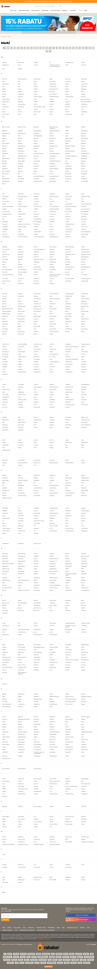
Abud (3, 81)
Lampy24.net (37, 513)
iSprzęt (51, 447)
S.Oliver (4, 716)
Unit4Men (67, 806)
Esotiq (3, 326)
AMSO (66, 94)
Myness (51, 590)
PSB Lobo (36, 667)
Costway (67, 226)
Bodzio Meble (21, 161)
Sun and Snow (37, 749)
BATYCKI (52, 135)
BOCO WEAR (21, 158)
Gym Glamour (84, 404)
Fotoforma (52, 366)
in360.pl (4, 442)
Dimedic (20, 264)
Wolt (35, 841)
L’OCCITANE (5, 508)
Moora (82, 582)
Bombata (4, 163)
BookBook (36, 166)
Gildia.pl (52, 394)
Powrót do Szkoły (55, 10)
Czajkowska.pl (84, 234)
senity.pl (36, 721)
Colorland (52, 221)
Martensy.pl (84, 558)
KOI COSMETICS (38, 488)
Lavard (83, 515)
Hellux (66, 422)
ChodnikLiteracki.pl (7, 214)
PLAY (51, 657)
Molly (3, 582)
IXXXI (82, 447)
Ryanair (36, 706)
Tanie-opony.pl (5, 781)
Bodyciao (67, 158)
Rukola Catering (6, 706)
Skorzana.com (21, 734)
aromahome (84, 104)
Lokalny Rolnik (5, 530)
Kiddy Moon (68, 483)
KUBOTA (4, 495)
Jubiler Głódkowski (22, 462)
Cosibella (83, 224)
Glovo (35, 397)
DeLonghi (20, 257)
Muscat (67, 587)
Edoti (66, 301)
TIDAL (3, 786)
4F (50, 62)
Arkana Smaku (21, 104)
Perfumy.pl (20, 652)
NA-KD (4, 600)
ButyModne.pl (5, 181)
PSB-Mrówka (53, 667)
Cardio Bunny (68, 196)
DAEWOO (20, 246)
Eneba (3, 319)
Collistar (20, 221)
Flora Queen (37, 359)
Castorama (68, 199)
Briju (19, 173)
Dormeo (67, 272)
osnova (51, 632)
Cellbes (20, 204)
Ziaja (3, 879)
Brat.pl (51, 171)
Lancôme (83, 513)
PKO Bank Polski (6, 657)
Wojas (3, 841)
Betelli (67, 143)
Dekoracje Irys (5, 254)
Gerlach (83, 392)
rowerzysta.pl (21, 704)
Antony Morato (6, 99)
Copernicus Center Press (24, 224)
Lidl (35, 525)
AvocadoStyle (68, 114)
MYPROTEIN (68, 590)
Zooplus (83, 879)
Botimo (20, 168)
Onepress (4, 629)
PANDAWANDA (85, 644)
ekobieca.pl (68, 303)
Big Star (52, 148)
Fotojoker (67, 366)
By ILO (67, 181)
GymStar (67, 407)
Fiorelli (19, 354)
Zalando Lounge (38, 877)
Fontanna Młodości (54, 361)
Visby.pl (36, 824)
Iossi (66, 445)
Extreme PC (21, 334)
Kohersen (20, 488)
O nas (88, 927)
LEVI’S (66, 523)
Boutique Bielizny (54, 168)
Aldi (19, 86)
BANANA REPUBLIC (55, 130)
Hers (35, 424)
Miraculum (5, 577)
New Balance (37, 605)
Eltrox (51, 311)
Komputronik (5, 490)
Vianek (4, 821)
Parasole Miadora (54, 647)
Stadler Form (21, 744)
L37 (19, 508)
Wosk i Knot (53, 841)
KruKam (36, 493)
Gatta (3, 392)
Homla (35, 427)
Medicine (20, 568)
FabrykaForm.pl (38, 344)
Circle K (67, 214)
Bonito (83, 163)
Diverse (83, 264)
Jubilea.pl (4, 462)
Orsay (35, 632)
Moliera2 (83, 580)
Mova (66, 585)
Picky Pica (36, 654)
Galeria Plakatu (37, 387)
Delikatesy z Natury (86, 254)
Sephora (20, 724)
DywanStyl (36, 283)
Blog (86, 10)
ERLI (19, 324)
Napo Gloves (53, 600)
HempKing (5, 424)
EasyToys (36, 296)
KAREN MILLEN (85, 478)
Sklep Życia (36, 732)
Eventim (67, 331)
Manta (66, 556)
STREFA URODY (54, 747)
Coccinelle (20, 219)
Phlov (19, 654)
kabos (19, 475)
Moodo (67, 582)
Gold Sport (5, 399)
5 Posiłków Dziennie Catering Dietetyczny (55, 65)
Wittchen (52, 839)
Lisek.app (36, 528)
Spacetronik (53, 739)
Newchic (67, 605)
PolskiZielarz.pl (85, 659)
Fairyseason (68, 344)
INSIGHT (52, 442)
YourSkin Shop (21, 867)
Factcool (52, 344)
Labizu (19, 510)
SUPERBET (5, 752)
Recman (83, 694)
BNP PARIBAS (5, 158)
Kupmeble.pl (68, 495)
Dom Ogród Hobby (7, 269)
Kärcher (51, 478)
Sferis (82, 724)
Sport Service (84, 739)
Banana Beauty (37, 130)
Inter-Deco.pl (68, 442)
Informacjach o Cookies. (43, 938)
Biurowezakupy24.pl (55, 153)
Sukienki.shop (21, 749)
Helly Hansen (84, 422)
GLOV (19, 397)
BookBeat (20, 166)
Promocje (73, 10)
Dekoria (36, 254)
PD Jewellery (68, 649)
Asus (66, 109)
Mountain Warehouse (55, 585)
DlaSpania (52, 267)
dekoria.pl (52, 254)
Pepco (82, 649)
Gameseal (83, 387)
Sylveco (83, 756)
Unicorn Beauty (38, 806)
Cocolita (67, 219)
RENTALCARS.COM (54, 696)
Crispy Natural (68, 229)
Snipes (35, 737)
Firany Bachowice (54, 354)
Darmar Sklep (5, 249)
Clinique (52, 216)
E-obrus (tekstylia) (54, 293)
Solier (3, 739)
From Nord (84, 369)
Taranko (20, 781)
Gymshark (52, 407)
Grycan (83, 402)
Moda (3, 927)
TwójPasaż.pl (84, 793)
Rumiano (20, 706)
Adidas (83, 81)
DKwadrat (20, 267)
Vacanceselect (5, 816)
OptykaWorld (37, 629)
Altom (82, 91)
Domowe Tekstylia (22, 272)
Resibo (19, 699)
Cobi (3, 219)
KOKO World (53, 488)
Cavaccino (52, 201)
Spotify (83, 742)
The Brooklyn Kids (85, 783)
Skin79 (83, 729)
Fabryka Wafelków (22, 344)
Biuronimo (20, 153)
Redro (3, 696)
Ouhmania (83, 632)
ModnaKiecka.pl (6, 580)
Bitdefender (5, 153)
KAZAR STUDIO (85, 480)
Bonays (67, 163)
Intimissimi (21, 445)
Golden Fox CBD (22, 399)
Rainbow (4, 694)
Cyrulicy (67, 234)
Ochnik (35, 623)
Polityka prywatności (27, 944)
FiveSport (67, 356)
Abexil (51, 79)
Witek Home (37, 839)
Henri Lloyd (21, 424)
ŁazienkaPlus (5, 543)
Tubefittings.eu (21, 793)
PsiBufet (67, 667)
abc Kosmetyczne (22, 79)
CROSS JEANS (37, 231)
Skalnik (20, 729)
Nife (51, 608)
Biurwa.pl (67, 153)
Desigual (67, 259)
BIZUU (3, 156)
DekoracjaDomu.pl (85, 252)
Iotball (82, 445)
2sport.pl (4, 62)
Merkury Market (53, 571)
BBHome (4, 138)
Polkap (19, 659)
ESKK (66, 324)
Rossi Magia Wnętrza (70, 701)
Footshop (4, 364)
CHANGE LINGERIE (54, 209)
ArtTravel (67, 106)
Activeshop (52, 81)
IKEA (82, 440)
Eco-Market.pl (37, 298)
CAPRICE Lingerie (54, 196)
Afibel (35, 84)
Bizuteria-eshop (85, 153)
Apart (35, 99)
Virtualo (20, 824)
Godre (82, 397)
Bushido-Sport (5, 178)
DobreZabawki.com (70, 267)
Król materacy (21, 493)
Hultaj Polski (5, 430)
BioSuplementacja (69, 151)
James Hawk (37, 460)
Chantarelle (68, 209)
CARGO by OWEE (85, 196)
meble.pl (36, 566)
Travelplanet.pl (37, 791)
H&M (19, 417)
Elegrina (20, 308)
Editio (51, 301)
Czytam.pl (67, 236)
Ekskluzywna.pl (21, 306)
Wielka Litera (68, 836)
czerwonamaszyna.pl (39, 236)
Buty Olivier (68, 178)
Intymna (36, 445)
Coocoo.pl (4, 224)
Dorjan (51, 272)
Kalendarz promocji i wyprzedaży (46, 930)
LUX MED (36, 533)
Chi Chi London (6, 211)
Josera (82, 460)
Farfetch (83, 346)
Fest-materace (21, 351)
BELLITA (83, 141)
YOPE (82, 864)
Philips (4, 654)
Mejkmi (67, 568)
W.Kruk (4, 836)
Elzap (66, 311)
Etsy (35, 329)
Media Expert (68, 566)
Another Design (69, 96)
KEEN (3, 483)
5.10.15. (66, 65)
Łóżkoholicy (21, 543)
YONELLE (67, 864)
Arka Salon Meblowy (86, 101)
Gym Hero (4, 407)
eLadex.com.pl (37, 306)
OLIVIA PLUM (5, 625)
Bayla (66, 135)
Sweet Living (37, 756)
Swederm (20, 756)
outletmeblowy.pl (38, 634)
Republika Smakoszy (86, 696)
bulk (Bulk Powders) (39, 176)
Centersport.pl (68, 204)
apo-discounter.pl (85, 99)
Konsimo (36, 490)
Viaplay (20, 821)
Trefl (66, 791)
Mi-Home (4, 573)
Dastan (20, 249)
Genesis (51, 392)
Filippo (51, 351)
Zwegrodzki (5, 882)
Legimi (51, 520)
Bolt (66, 161)
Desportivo (84, 259)
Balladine (20, 130)
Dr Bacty (67, 274)
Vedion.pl (83, 816)
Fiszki (66, 354)
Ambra (35, 94)
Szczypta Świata (6, 758)
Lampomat (5, 513)
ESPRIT (20, 326)
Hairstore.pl (68, 417)
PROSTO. (36, 665)
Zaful (3, 877)
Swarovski (4, 756)
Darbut (83, 246)
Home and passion (85, 424)
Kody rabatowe (35, 10)
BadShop (67, 127)
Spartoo (67, 739)
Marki (58, 927)
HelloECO (52, 422)
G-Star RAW (21, 384)
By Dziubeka (53, 181)
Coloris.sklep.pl (37, 221)
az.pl (3, 116)
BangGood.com (6, 133)
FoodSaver (83, 361)
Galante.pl (20, 387)
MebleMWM (53, 566)
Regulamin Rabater (7, 930)
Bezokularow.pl (53, 146)
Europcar (36, 331)
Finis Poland (5, 354)
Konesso (20, 490)
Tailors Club (21, 778)
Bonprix (4, 166)
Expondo (4, 334)
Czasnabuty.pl (5, 236)
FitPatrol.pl (36, 356)
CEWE (19, 209)
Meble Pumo (5, 566)
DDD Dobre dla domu (39, 249)
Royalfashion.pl (53, 704)
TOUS (51, 788)
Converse (83, 221)
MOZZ (82, 585)
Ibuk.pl (19, 440)
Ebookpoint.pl (68, 296)
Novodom (67, 610)
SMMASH (67, 734)
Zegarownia (68, 877)
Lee (3, 520)
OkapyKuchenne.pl (70, 623)
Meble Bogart (68, 563)
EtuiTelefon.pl (68, 329)
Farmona (4, 349)
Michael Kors (21, 573)
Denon (67, 257)
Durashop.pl (68, 281)
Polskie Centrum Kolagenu (72, 659)
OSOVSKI (67, 632)
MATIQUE (67, 561)
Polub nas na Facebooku (82, 915)
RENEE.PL (36, 696)
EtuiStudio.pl (53, 329)
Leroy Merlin (37, 523)
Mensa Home (5, 571)
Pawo (35, 649)
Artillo (51, 106)
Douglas (20, 274)
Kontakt (82, 927)
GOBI (51, 397)
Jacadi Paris (5, 460)
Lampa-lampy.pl (85, 510)
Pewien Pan (68, 652)
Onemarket (84, 625)
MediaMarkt (84, 566)
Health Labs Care (85, 419)
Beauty (9, 927)
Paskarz (4, 649)
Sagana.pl (20, 716)
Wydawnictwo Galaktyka (87, 841)
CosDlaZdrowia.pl (69, 224)
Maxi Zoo (20, 563)
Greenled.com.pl (69, 399)
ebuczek (83, 296)
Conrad (67, 221)
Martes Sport (5, 561)
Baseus (67, 133)
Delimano (4, 257)
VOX (51, 826)
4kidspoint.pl (5, 65)
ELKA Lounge (21, 311)
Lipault (19, 528)
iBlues (3, 440)
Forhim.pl (36, 364)
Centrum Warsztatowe (7, 206)
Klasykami (67, 485)
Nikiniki (83, 608)
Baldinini (83, 127)
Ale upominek (53, 86)
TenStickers (21, 783)
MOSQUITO (37, 585)
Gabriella (67, 384)
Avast (35, 114)
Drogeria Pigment (85, 278)
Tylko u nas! (13, 10)
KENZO (20, 483)
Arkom (35, 104)
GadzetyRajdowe (85, 384)
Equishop (52, 321)
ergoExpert (5, 324)
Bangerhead (84, 130)
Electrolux (67, 306)
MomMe (36, 582)
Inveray (51, 445)
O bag (3, 623)
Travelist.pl (20, 791)
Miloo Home (53, 573)
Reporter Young (69, 696)
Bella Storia (68, 141)
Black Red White (22, 156)
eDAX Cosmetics (85, 298)
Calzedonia (52, 194)
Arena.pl (36, 101)
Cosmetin (36, 226)
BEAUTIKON (53, 138)
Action (35, 81)
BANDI (67, 130)
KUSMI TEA (84, 495)
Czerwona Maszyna (22, 236)
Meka (82, 568)
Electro (51, 306)
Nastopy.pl (68, 600)
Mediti (35, 568)
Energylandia (21, 319)
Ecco (19, 298)
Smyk (82, 734)
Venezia (4, 819)
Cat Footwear (5, 201)
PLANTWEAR (37, 657)
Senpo (66, 721)
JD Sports (52, 460)
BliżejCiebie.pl (53, 156)
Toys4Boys (68, 788)
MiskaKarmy (37, 577)
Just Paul (20, 465)
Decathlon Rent (85, 249)
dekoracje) (20, 254)
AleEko (4, 89)
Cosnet (51, 226)
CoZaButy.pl (5, 229)
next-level (83, 605)
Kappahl (36, 478)
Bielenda (36, 148)
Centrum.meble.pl (22, 206)
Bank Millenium (22, 133)
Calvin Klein (37, 194)
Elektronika (31, 927)
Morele (19, 585)
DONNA (36, 272)
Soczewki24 (52, 737)
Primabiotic (68, 662)
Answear (83, 96)
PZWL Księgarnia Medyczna (22, 673)
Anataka (83, 94)
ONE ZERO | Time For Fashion (70, 626)
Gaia (3, 387)
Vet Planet (83, 819)
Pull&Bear (36, 670)
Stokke (67, 744)
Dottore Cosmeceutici (7, 274)
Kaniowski (20, 478)
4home (83, 62)
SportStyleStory (69, 742)
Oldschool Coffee (85, 623)
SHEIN (35, 727)
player (66, 657)
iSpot (35, 447)
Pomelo (20, 662)
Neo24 (67, 603)
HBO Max (67, 419)
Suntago (52, 749)
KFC (35, 483)
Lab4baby (4, 510)
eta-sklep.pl (5, 329)
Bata (19, 135)
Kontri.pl (52, 490)
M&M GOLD (5, 553)
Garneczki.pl (68, 389)
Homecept (20, 427)
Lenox (19, 523)
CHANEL (36, 209)
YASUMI (4, 864)
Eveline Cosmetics (54, 331)
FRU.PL (4, 372)
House (51, 427)
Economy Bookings (54, 298)
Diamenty (67, 262)
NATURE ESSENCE (22, 603)
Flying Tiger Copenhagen (71, 359)
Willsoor (4, 839)
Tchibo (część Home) (55, 781)
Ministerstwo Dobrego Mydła (71, 574)
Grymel (4, 404)
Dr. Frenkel (5, 278)
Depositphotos (85, 257)
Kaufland (52, 480)
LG (82, 523)
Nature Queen (37, 603)
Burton (83, 176)
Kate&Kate (36, 480)
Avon (82, 114)
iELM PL (52, 440)
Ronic (19, 701)
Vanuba (51, 816)
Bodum (36, 158)
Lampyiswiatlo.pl (54, 513)
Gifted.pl (36, 394)
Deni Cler (36, 257)
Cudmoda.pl (68, 231)
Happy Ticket (5, 419)
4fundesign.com (69, 62)
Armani (51, 104)
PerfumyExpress (38, 652)
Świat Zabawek (21, 768)
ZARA (51, 877)
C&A (3, 194)
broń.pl (51, 173)
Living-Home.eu (69, 528)
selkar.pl (83, 719)
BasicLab (83, 133)
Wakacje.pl (20, 836)
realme (51, 694)
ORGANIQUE (68, 629)
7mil (3, 68)
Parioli (82, 647)
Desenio (20, 259)
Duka (51, 281)
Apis (66, 99)
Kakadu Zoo (52, 475)
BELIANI (52, 141)
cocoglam (52, 219)
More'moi (4, 585)
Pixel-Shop (68, 654)
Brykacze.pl (68, 173)
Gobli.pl (67, 397)
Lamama (52, 510)
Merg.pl (36, 571)
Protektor (52, 665)
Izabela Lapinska (6, 450)
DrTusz (19, 281)
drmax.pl (52, 278)
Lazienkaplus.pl (6, 518)
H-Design (4, 417)
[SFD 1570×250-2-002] (48, 23)
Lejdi (3, 523)
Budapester (84, 173)
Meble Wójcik (21, 566)
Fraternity (20, 369)
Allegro (35, 91)
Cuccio (51, 231)
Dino (35, 264)
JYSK (35, 465)
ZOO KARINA (53, 879)
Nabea (19, 600)
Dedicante (52, 252)
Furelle (51, 372)
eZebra (51, 334)
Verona (51, 819)
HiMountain (68, 424)
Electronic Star (85, 306)
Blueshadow (84, 156)
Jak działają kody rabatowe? (27, 930)
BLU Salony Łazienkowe (71, 156)
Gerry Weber (5, 394)
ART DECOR (21, 106)
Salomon (67, 716)
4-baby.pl (36, 62)
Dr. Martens (21, 278)
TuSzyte (36, 793)
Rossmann (83, 701)
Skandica (36, 729)
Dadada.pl (4, 246)
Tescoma (36, 783)
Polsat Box (52, 659)
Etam (19, 329)
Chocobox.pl (53, 211)
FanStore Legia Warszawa (71, 346)
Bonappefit (52, 163)
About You (68, 79)
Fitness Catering (22, 356)
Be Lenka (36, 138)
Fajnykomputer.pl (85, 344)
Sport (24, 927)
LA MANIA (36, 508)
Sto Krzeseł (52, 744)
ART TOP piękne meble (39, 106)
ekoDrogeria (84, 303)
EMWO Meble (37, 316)
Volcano (36, 826)
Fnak (82, 359)
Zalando (20, 877)
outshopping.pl (53, 634)
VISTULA (4, 826)
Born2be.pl (5, 168)
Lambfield (67, 510)
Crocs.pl (4, 231)
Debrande (52, 249)
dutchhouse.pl (84, 281)
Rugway (83, 704)
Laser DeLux (21, 515)
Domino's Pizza (37, 269)
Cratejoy (36, 229)
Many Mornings (85, 556)
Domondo (4, 272)
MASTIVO (36, 561)
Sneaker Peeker (6, 737)
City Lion (4, 216)
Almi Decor (52, 91)
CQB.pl (19, 229)
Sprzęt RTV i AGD (41, 927)
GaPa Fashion (53, 389)
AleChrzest (83, 86)
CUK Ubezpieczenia (86, 231)
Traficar (83, 788)
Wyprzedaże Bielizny (55, 844)
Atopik (51, 111)
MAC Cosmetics (22, 553)
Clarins (19, 216)
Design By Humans (38, 259)
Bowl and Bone (6, 171)
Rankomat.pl (21, 694)
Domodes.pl (68, 269)
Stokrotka (83, 744)
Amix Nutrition (53, 94)
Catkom (20, 201)
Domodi (83, 269)
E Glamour (5, 293)
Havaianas (52, 419)
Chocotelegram (85, 211)
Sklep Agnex (5, 732)
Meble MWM (84, 563)
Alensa (19, 89)
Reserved (4, 699)
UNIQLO (52, 806)
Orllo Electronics (22, 632)
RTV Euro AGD (69, 704)
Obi (19, 623)
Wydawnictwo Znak (23, 844)
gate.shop (83, 389)
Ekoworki (4, 306)
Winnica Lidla (21, 839)
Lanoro (4, 515)
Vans (35, 816)
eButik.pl (4, 298)
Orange (51, 629)
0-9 (4, 48)
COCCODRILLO (37, 219)
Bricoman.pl (84, 171)
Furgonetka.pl (68, 372)
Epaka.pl (67, 319)
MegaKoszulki (53, 568)
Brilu (35, 173)
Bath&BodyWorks (38, 135)
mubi (19, 587)
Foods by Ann (68, 361)
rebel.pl (67, 694)
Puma (51, 670)
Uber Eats (4, 806)
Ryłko (51, 706)
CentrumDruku (37, 206)
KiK (3, 485)
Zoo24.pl (67, 879)
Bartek (51, 133)
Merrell (67, 571)
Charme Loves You (85, 209)
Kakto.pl (83, 475)
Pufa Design (21, 670)
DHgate (4, 262)
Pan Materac (68, 644)
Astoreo (36, 109)
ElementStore (53, 308)
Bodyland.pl (84, 158)
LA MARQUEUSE (54, 508)
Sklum (3, 734)
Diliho (3, 264)
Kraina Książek (84, 490)
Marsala (67, 558)
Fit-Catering (5, 356)
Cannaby (36, 196)
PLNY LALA (84, 657)
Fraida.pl (83, 366)
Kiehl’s (82, 483)
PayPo (51, 649)
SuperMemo (21, 752)
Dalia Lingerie (53, 246)
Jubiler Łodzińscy (54, 462)
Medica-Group (5, 568)
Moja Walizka (53, 580)
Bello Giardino (5, 143)
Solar (82, 737)
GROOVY (52, 402)
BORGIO (83, 166)
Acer (19, 81)
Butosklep (36, 178)
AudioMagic (84, 111)
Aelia (19, 84)
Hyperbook (20, 430)
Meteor (83, 571)
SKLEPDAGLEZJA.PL (55, 732)
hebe (3, 422)
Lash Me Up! (53, 515)
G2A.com (36, 384)
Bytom (4, 183)
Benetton (20, 143)
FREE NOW (36, 369)
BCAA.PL (20, 138)
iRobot (19, 447)
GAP (35, 389)
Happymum (21, 419)
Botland (36, 168)
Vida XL (51, 821)
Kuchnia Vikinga (22, 495)
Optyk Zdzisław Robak (23, 629)
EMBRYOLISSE (6, 313)
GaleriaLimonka (69, 387)
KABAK (4, 475)
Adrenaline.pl (5, 84)
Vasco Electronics (69, 816)
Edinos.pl (36, 301)
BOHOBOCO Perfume (55, 161)
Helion (35, 422)
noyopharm (5, 613)
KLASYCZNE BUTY (54, 485)
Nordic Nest (21, 610)
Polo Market (37, 659)
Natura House (5, 603)
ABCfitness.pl (37, 79)
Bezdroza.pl (37, 146)
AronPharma (5, 106)
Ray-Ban (36, 694)
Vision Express (68, 824)
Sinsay (82, 727)
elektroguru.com (38, 308)
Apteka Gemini (6, 101)
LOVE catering (53, 530)
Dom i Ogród (17, 927)
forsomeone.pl (69, 364)
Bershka (52, 143)
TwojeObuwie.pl (69, 793)
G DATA (4, 384)
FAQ (16, 930)
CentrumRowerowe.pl (70, 206)
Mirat (19, 577)
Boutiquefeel (68, 168)
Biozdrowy (83, 151)
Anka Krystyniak (38, 96)
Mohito (35, 580)
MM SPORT (68, 577)
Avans (19, 114)
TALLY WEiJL (53, 778)
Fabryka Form (5, 344)
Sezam (51, 724)
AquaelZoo (20, 101)
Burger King (68, 176)
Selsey (3, 721)
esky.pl (83, 324)
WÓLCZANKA (68, 841)
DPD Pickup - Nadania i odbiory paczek (55, 275)
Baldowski (4, 130)
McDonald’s (52, 563)
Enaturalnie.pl (53, 316)
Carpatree (20, 199)
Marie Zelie (20, 558)
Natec (82, 600)
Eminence (20, 313)
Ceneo (51, 204)
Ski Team (52, 729)
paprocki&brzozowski (39, 647)
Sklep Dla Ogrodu (22, 732)
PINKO (51, 654)
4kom (19, 65)
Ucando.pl (20, 806)
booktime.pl (68, 166)
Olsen (19, 625)
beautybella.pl (84, 138)
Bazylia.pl (83, 135)
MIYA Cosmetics (54, 577)
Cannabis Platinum (22, 196)
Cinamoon (36, 214)
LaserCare (36, 515)
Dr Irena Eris (84, 274)
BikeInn (83, 148)
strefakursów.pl (69, 747)
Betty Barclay (21, 146)
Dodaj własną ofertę (24, 10)
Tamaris (67, 778)
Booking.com (53, 166)
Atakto (4, 111)
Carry (51, 199)
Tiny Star (36, 786)
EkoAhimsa (52, 303)
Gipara (67, 394)
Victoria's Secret (38, 821)
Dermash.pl (5, 259)
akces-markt (84, 84)
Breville (67, 171)
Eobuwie (36, 319)
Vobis (19, 826)
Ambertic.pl (21, 94)
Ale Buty (36, 86)
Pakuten (52, 644)
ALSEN (67, 91)
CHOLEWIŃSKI (21, 214)
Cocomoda (84, 219)
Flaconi (83, 356)
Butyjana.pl (84, 178)
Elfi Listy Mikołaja (6, 311)
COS (51, 224)
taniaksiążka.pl (84, 778)
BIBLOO (4, 148)
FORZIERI (4, 366)
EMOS (51, 313)
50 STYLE (83, 65)
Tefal (82, 781)
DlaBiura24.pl (37, 267)
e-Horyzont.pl (37, 293)
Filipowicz (36, 351)
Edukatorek (84, 301)
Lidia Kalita (20, 525)
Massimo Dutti (21, 561)
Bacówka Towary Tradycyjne (54, 127)
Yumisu (51, 867)
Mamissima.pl (21, 556)
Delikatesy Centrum (70, 254)
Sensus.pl (4, 724)
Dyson (3, 283)
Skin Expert (68, 729)
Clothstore (68, 216)
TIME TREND (21, 786)
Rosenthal (52, 701)
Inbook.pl (20, 442)
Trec (51, 791)
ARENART (52, 101)
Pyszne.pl (4, 672)
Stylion (4, 749)
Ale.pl (66, 86)
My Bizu (4, 590)
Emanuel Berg (84, 311)
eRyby (35, 324)
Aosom (20, 99)
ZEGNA (83, 877)
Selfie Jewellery (69, 719)
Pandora (4, 647)
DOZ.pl (35, 274)
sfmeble (4, 727)
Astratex (52, 109)
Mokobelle (67, 580)
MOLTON (20, 582)
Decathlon (68, 249)
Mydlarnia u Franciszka (23, 590)
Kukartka (52, 495)
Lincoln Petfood (6, 528)
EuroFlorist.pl (21, 331)
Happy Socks (84, 417)
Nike (66, 608)
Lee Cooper (21, 520)
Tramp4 (4, 791)
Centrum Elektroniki (86, 204)
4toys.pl (36, 65)
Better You (5, 146)
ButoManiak (21, 178)
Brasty (35, 171)
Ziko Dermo (37, 879)
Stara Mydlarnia (38, 744)
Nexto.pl (20, 608)
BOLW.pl (83, 161)
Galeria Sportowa (54, 387)
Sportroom (52, 742)
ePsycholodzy (21, 321)
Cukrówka (4, 234)
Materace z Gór (53, 561)
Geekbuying (21, 392)
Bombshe (20, 163)
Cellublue (36, 204)
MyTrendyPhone (85, 590)
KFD (51, 483)
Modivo (83, 577)
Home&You (5, 427)
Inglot (35, 442)
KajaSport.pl (37, 475)
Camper (67, 194)
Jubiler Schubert (69, 462)
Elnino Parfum (37, 311)
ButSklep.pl (52, 178)
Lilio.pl (67, 525)
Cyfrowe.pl (52, 234)
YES (35, 864)
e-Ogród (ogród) (69, 293)
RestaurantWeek (38, 699)
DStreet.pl (36, 281)
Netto (19, 605)
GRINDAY (36, 402)
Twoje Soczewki (53, 793)
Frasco (3, 369)
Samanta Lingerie (85, 716)
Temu (3, 783)
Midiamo (36, 573)
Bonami (36, 163)
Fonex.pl (36, 361)
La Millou (83, 508)
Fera (82, 349)
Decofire (4, 252)
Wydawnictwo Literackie (8, 844)
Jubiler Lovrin (37, 462)
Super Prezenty (69, 749)
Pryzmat (83, 665)
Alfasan (67, 89)
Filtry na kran (84, 351)
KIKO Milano (21, 485)
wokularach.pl (21, 841)
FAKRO (4, 346)
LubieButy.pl (84, 530)
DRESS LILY (37, 278)
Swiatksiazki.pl (53, 756)
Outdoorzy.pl (5, 634)
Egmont (4, 303)
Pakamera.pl (21, 644)
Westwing (52, 836)
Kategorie (64, 10)
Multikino (36, 587)
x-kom (3, 854)
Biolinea (52, 151)
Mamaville (83, 553)
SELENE (51, 719)
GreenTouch (5, 402)
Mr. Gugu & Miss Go (7, 587)
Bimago (4, 151)
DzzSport (52, 283)
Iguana (67, 440)
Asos (19, 109)
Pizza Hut (83, 654)
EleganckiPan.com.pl (7, 308)
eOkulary (52, 319)
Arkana (4, 104)
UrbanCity (83, 806)
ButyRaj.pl (20, 181)
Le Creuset (20, 518)
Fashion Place (37, 349)
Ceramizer (83, 206)
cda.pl (82, 201)
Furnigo (83, 372)
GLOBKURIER (5, 397)
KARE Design (68, 478)
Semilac (20, 721)
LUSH (19, 533)
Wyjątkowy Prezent (39, 844)
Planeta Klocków (22, 657)
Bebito (4, 141)
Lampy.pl (20, 513)
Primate (83, 662)
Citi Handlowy (84, 214)
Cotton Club (84, 226)
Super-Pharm (84, 749)
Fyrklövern (5, 374)
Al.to (3, 86)
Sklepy (80, 10)
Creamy (51, 229)
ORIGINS (83, 629)
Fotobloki (36, 366)
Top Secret (83, 786)
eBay (51, 296)
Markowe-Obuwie (54, 558)
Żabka (3, 892)
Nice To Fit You (37, 608)
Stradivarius (21, 747)
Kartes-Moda (5, 480)
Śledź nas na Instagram (82, 919)
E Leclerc (20, 293)
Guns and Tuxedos (69, 404)
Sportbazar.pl (21, 742)
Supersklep (52, 752)
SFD (66, 724)
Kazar (66, 480)
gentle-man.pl (68, 392)
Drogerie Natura (6, 281)
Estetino (52, 326)
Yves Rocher (68, 867)
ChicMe (20, 211)
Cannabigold (5, 196)
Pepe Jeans (5, 652)
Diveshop (4, 267)
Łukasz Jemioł (37, 543)
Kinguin (36, 485)
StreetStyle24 (37, 747)
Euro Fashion (84, 329)
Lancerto (67, 513)
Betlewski (83, 143)
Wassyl (35, 836)
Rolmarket (4, 701)
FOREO (20, 364)
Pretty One (36, 662)
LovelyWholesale (69, 530)
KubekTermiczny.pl (70, 493)
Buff (3, 176)
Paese (3, 644)
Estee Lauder (37, 326)
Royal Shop (36, 704)
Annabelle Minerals (54, 96)
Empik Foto (5, 316)
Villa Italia (83, 821)
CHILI (35, 211)
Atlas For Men (37, 111)
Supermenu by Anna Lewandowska (39, 752)
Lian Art (4, 525)
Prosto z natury (22, 665)
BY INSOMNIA (84, 181)
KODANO (4, 488)
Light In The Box (54, 525)
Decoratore (21, 252)
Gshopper (20, 404)
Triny (3, 793)
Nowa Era (83, 610)
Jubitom (83, 462)
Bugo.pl (20, 176)
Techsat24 (67, 781)
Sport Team (5, 742)
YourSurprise (37, 867)
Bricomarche (5, 173)
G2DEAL (52, 384)
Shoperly (52, 727)
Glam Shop (84, 394)
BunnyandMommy (54, 176)
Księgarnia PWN (54, 493)
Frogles (67, 369)
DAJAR (35, 246)
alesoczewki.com (54, 89)
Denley (51, 257)
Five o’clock (52, 356)
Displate (67, 264)
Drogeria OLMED (69, 278)
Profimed (4, 665)
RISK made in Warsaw (70, 699)
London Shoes (21, 530)
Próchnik (67, 665)
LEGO (66, 520)
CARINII (4, 199)
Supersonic (68, 752)
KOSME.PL (68, 490)
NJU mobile (5, 610)
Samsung (4, 719)
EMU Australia (21, 316)
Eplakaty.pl (5, 321)
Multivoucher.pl (53, 587)
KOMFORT (83, 488)
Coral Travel (37, 224)
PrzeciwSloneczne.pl (7, 667)
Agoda (67, 84)
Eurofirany (4, 331)
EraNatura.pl (68, 321)
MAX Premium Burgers (8, 563)
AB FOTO (4, 79)
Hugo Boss (84, 427)
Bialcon (83, 146)
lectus (66, 518)
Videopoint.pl (68, 821)
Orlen (3, 632)
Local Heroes (84, 528)
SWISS (67, 756)
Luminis (4, 533)
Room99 (36, 701)
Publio (82, 667)
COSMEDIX (5, 226)
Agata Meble (53, 84)
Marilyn (35, 558)
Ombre (35, 625)
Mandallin (36, 556)
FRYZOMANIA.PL (22, 372)
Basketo (4, 135)
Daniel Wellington (69, 246)
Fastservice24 (53, 349)
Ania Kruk (20, 96)
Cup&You (36, 234)
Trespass (83, 791)
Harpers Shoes (37, 419)
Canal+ (83, 194)
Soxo (35, 739)
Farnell (19, 349)
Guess (51, 404)
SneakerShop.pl (22, 737)
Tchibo (35, 781)
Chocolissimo (68, 211)
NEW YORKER (53, 605)
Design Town (53, 259)
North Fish (36, 610)
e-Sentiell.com (84, 293)
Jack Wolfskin (21, 460)
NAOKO (36, 600)
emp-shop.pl (68, 313)
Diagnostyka (53, 262)
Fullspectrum (37, 372)
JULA (3, 465)
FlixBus (20, 359)
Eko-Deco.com (37, 303)
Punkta (67, 670)
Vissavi (83, 824)
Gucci (35, 404)
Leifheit (83, 520)
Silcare (67, 727)
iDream (36, 440)
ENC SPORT (68, 316)
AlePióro (36, 89)
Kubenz (83, 493)
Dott (82, 272)
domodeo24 (53, 269)
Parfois (67, 647)
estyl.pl (67, 326)
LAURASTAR (68, 515)
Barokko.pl (36, 133)
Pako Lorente (37, 644)
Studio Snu (84, 747)
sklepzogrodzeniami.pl (86, 732)
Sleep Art (36, 734)
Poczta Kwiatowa (6, 659)
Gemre (35, 392)
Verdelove (36, 819)
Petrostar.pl (52, 652)
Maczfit (35, 553)
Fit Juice (83, 354)
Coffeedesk (5, 221)
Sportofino (36, 742)
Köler (66, 488)
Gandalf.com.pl (6, 389)
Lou (35, 530)
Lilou (82, 525)
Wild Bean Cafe (85, 836)
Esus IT (83, 326)
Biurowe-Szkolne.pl (38, 153)
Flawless (4, 359)
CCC (66, 201)
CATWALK (36, 201)
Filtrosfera (67, 351)
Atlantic (20, 111)
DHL (19, 262)
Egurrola (20, 303)
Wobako (83, 839)
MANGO (52, 556)
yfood (51, 864)
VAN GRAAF (21, 816)
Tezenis (67, 783)
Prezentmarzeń (53, 662)
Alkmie (4, 91)
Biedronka (20, 148)
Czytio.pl (83, 236)
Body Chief (52, 158)
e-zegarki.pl (21, 296)
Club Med (83, 216)
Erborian (83, 321)
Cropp (19, 231)
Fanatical (36, 346)
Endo (82, 316)
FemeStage (68, 349)
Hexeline (52, 424)
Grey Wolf (20, 402)
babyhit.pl (36, 127)
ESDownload (53, 324)
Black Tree (36, 156)
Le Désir (36, 518)
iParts (3, 447)
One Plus (52, 625)
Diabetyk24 (36, 262)
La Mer (67, 508)
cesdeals (4, 209)
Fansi (51, 346)
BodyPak (4, 161)
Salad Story (52, 716)
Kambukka (5, 478)
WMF (66, 839)
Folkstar (20, 361)
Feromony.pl (5, 351)
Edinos (19, 301)
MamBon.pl (5, 556)
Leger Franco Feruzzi (39, 520)
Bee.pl (19, 141)
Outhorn (20, 634)
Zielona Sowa (21, 879)
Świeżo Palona (37, 768)
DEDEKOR (36, 252)
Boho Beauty (37, 161)
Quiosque (4, 684)
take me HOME (37, 778)
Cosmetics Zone (22, 226)
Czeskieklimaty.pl (54, 236)
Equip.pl (36, 321)
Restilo (51, 699)
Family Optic (21, 346)
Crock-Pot (83, 229)
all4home (20, 91)
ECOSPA (67, 298)
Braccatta (20, 171)
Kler (82, 485)
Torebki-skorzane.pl (22, 788)
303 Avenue (21, 62)
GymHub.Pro (37, 407)
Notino (51, 610)
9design (20, 68)
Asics (3, 109)
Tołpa (51, 786)
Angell (3, 96)
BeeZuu (36, 141)
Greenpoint (84, 399)
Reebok (20, 696)
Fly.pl (51, 359)
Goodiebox (52, 399)
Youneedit (4, 867)
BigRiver (67, 148)
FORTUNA (83, 364)
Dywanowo (21, 283)
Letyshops (52, 523)
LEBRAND (52, 518)
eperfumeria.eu (85, 319)
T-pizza (4, 778)
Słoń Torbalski (53, 734)
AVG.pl (51, 114)
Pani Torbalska (21, 647)
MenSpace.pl (21, 571)
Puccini (4, 670)
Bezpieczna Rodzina (70, 146)
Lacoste (36, 510)
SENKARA (52, 721)
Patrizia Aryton (21, 649)
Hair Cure (36, 417)
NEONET (4, 605)
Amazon (4, 94)
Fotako (19, 366)
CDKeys (4, 204)
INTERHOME (84, 442)
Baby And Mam (6, 127)
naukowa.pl (52, 603)
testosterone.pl (53, 783)
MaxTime (36, 563)
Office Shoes (53, 623)
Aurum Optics (5, 114)
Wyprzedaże (45, 10)
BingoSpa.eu (21, 151)
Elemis (83, 308)
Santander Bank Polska (23, 719)
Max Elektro (84, 561)
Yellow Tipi (20, 864)
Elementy (67, 308)
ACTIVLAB (67, 81)
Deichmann (68, 252)
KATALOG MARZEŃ (23, 480)
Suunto (83, 752)
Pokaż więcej (48, 966)
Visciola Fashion (54, 824)
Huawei (67, 427)
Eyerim (35, 334)
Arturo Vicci (84, 106)
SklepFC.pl (68, 732)
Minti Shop (84, 573)
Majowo (67, 553)
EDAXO (4, 301)
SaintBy (36, 716)
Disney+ (52, 264)
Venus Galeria (21, 819)
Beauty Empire (69, 138)
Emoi (35, 313)
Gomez (35, 399)
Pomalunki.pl (5, 662)
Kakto (66, 475)
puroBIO (83, 670)
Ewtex (82, 331)
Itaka (66, 447)
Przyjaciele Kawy (22, 667)
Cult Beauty (21, 234)
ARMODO (67, 104)
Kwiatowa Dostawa (7, 498)
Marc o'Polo (5, 558)
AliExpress (83, 89)
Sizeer (3, 729)
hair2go (51, 417)
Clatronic (36, 216)
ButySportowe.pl (38, 181)
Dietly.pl (83, 262)
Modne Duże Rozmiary (23, 580)
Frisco (51, 369)
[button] (1, 23)
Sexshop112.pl (37, 724)
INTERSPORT (5, 445)
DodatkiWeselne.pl (85, 267)
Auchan (67, 111)
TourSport (36, 788)
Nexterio (4, 608)
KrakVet (4, 493)
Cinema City (53, 214)
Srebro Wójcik (5, 744)
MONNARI (52, 582)
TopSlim (4, 788)
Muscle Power (84, 587)
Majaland (52, 553)
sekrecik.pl (36, 719)
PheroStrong (84, 652)
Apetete (51, 99)
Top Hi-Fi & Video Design (71, 786)
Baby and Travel (22, 127)
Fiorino (35, 354)
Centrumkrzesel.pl (54, 206)
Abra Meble (84, 79)
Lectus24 (83, 518)
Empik (82, 313)
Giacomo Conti (21, 394)
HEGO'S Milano (21, 422)
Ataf (82, 109)
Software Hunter (69, 737)
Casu (82, 199)
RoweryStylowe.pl (6, 704)
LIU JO (51, 528)
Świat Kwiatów (6, 768)
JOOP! (67, 460)
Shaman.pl (20, 727)
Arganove (67, 101)
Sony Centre (21, 739)
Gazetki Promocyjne (72, 927)
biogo (35, 151)
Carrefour (36, 199)
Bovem (83, 168)
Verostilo (67, 819)
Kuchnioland (37, 495)
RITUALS (83, 699)
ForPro (51, 364)
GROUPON (68, 402)
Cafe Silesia (21, 194)
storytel (4, 747)
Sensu (82, 721)
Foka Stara (4, 361)
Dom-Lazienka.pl (22, 269)
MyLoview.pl (37, 590)
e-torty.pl (4, 296)
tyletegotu (4, 796)
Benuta (35, 143)
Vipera (3, 824)
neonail (83, 603)
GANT (19, 389)
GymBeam (20, 407)
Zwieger (20, 882)
